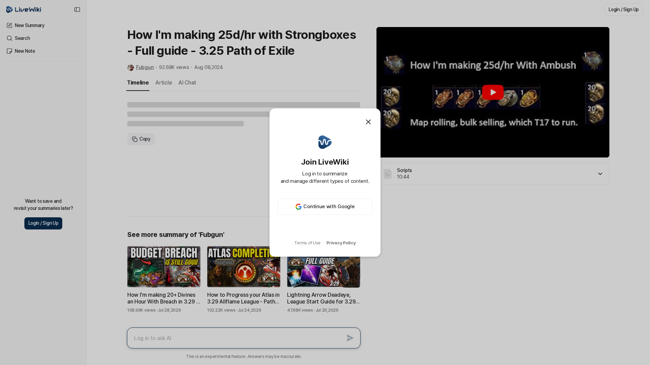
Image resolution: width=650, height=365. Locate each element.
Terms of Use (307, 242)
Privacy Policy (340, 242)
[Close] (368, 122)
